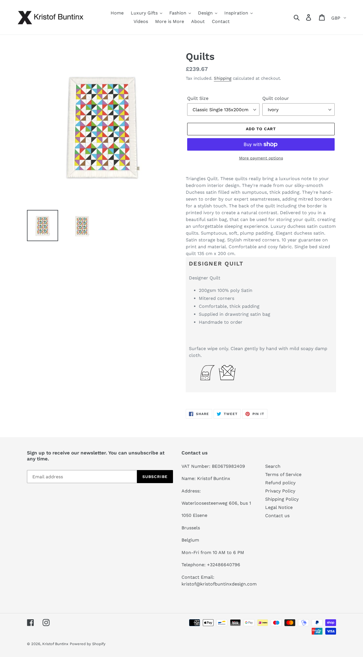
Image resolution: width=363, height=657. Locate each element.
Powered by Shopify (87, 644)
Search (272, 466)
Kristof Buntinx (55, 644)
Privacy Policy (280, 491)
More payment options (261, 158)
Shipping (222, 78)
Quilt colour (275, 98)
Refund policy (280, 482)
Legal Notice (279, 507)
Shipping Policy (282, 499)
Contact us (277, 515)
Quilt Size (197, 98)
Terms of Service (283, 474)
